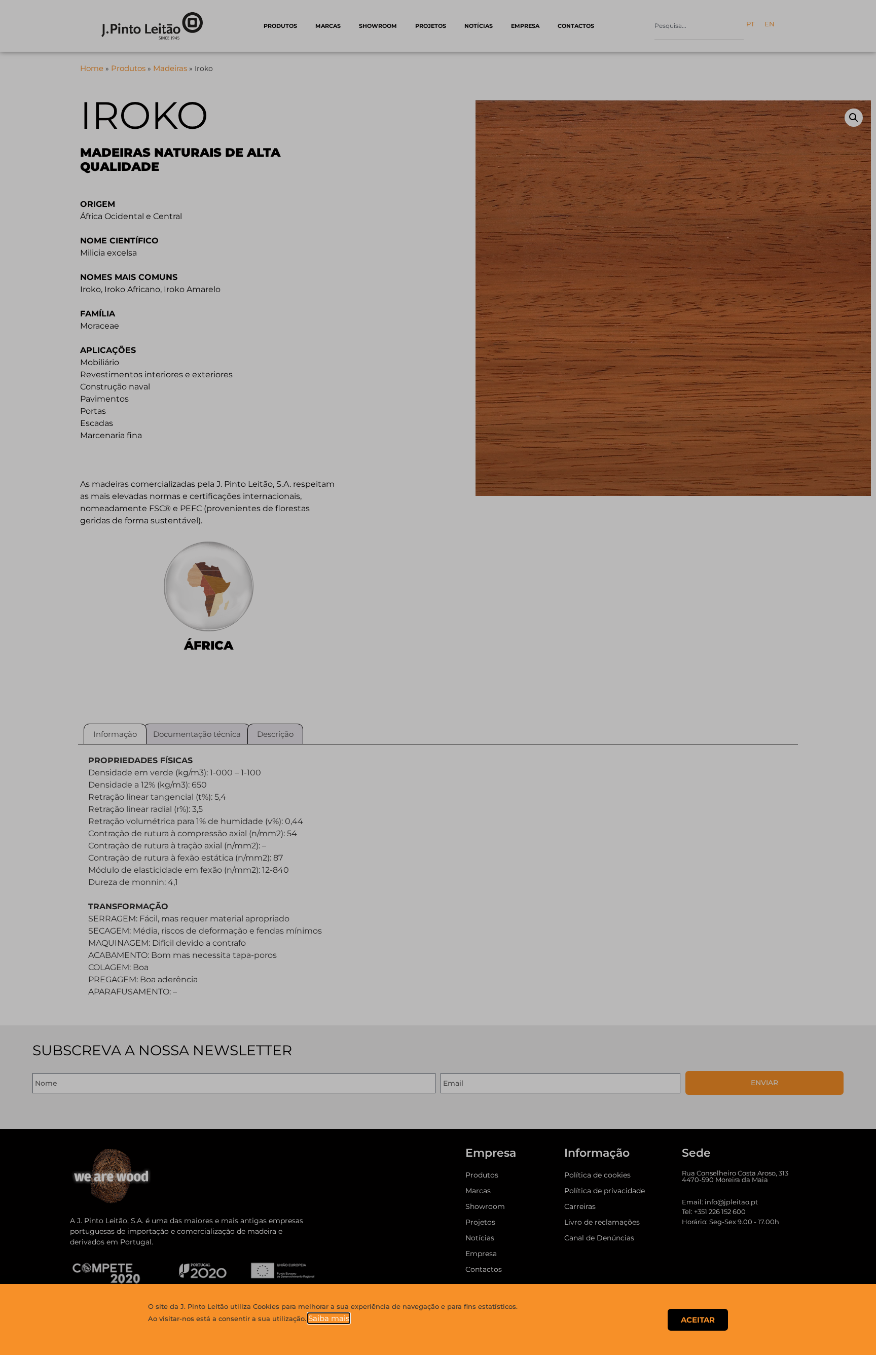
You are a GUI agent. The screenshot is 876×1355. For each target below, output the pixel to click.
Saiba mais (328, 1318)
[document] (438, 677)
